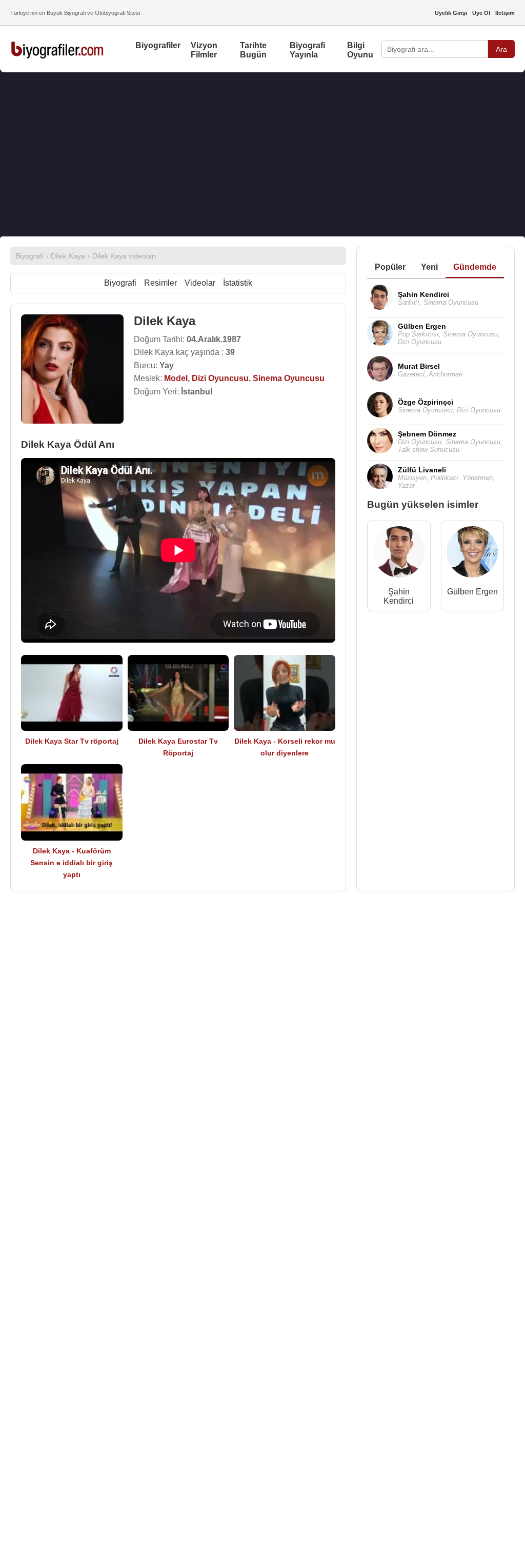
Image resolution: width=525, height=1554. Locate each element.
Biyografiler (157, 45)
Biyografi (120, 282)
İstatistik (237, 282)
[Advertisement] (262, 154)
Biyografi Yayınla (307, 50)
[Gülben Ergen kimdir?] (472, 554)
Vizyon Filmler (204, 50)
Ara (501, 49)
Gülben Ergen (472, 591)
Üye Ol (481, 13)
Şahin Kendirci (398, 596)
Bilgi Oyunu (360, 50)
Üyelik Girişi (451, 13)
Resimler (160, 282)
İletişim (505, 13)
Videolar (200, 282)
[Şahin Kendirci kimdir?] (399, 554)
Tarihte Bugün (253, 50)
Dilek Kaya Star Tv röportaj (71, 741)
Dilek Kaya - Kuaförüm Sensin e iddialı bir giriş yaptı (71, 863)
